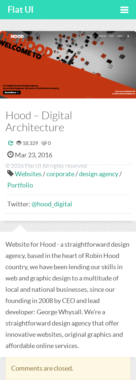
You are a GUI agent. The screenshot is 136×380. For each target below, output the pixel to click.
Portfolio (20, 185)
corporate (60, 174)
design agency (98, 174)
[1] (44, 143)
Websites (28, 174)
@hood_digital (52, 204)
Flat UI (21, 10)
